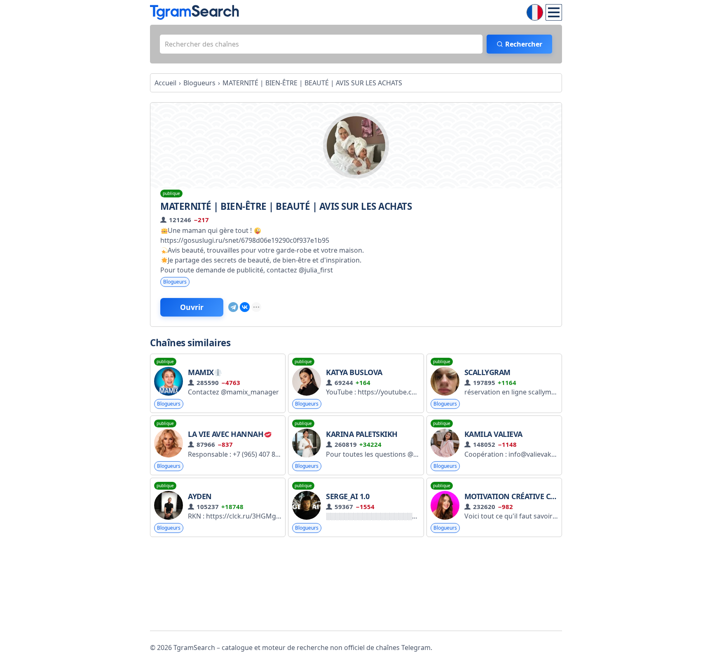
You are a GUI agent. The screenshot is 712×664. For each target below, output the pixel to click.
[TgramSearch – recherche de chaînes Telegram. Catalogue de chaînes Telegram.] (194, 12)
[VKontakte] (245, 307)
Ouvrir (192, 307)
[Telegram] (233, 307)
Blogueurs (175, 281)
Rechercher (523, 44)
